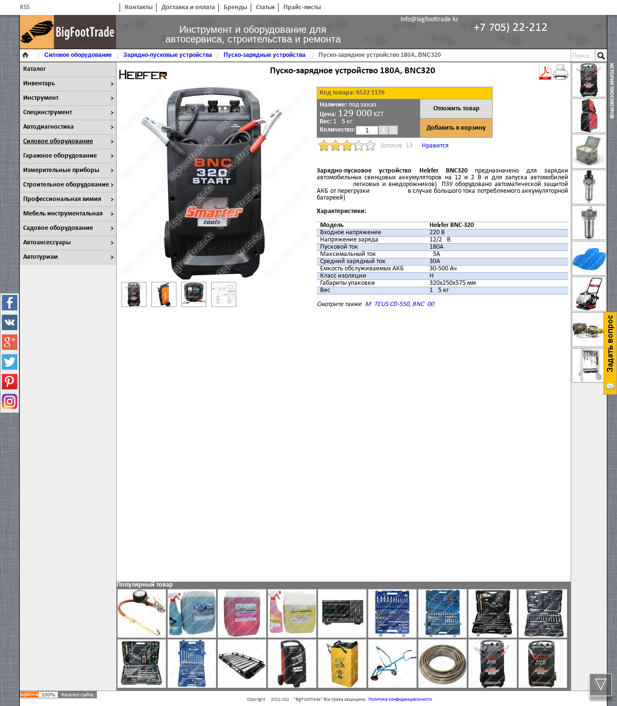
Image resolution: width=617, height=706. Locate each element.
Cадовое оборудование (58, 228)
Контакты (139, 7)
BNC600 (423, 304)
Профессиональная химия (62, 199)
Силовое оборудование (58, 141)
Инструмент (40, 98)
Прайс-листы (302, 7)
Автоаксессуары (47, 242)
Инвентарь (39, 83)
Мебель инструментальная (63, 213)
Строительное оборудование (66, 184)
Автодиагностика (48, 127)
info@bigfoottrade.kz (429, 19)
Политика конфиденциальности (400, 699)
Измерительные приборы (61, 170)
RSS (24, 7)
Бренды (235, 7)
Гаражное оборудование (60, 156)
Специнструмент (47, 112)
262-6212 (511, 27)
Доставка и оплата (188, 7)
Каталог (34, 69)
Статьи (265, 7)
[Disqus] (343, 448)
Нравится (435, 145)
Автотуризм (40, 257)
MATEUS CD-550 (387, 304)
